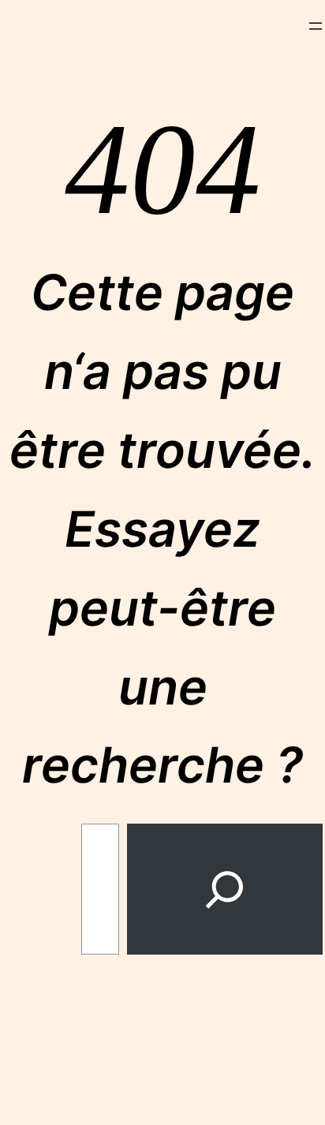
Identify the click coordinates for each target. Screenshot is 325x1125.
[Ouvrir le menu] (315, 26)
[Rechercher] (225, 889)
